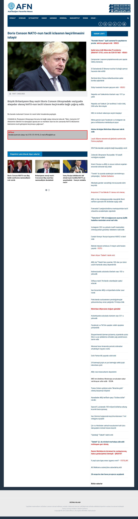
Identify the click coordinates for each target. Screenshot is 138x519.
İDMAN (85, 18)
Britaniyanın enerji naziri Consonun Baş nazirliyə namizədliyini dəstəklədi (44, 178)
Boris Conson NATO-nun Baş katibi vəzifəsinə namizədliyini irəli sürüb (19, 178)
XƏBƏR (44, 18)
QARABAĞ (53, 18)
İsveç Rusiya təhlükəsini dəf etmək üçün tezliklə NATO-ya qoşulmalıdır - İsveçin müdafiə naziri (74, 179)
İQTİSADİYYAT (34, 18)
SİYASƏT (12, 18)
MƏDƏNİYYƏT (75, 18)
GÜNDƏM (22, 18)
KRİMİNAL (63, 18)
